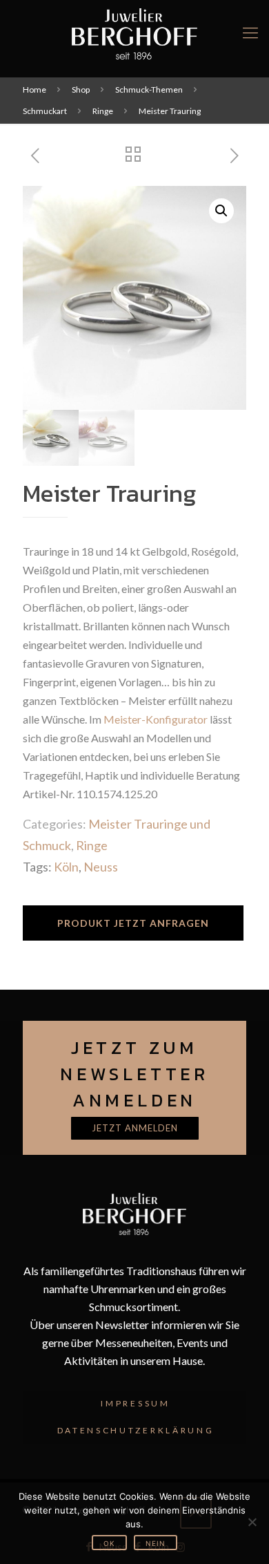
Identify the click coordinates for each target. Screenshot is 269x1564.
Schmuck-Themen (149, 89)
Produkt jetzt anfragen (133, 923)
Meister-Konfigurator (155, 719)
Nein (156, 1543)
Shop (81, 89)
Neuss (100, 866)
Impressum (135, 1403)
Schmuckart (45, 111)
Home (34, 89)
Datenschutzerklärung (136, 1430)
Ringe (102, 111)
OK (109, 1543)
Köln (66, 866)
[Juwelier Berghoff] (134, 32)
